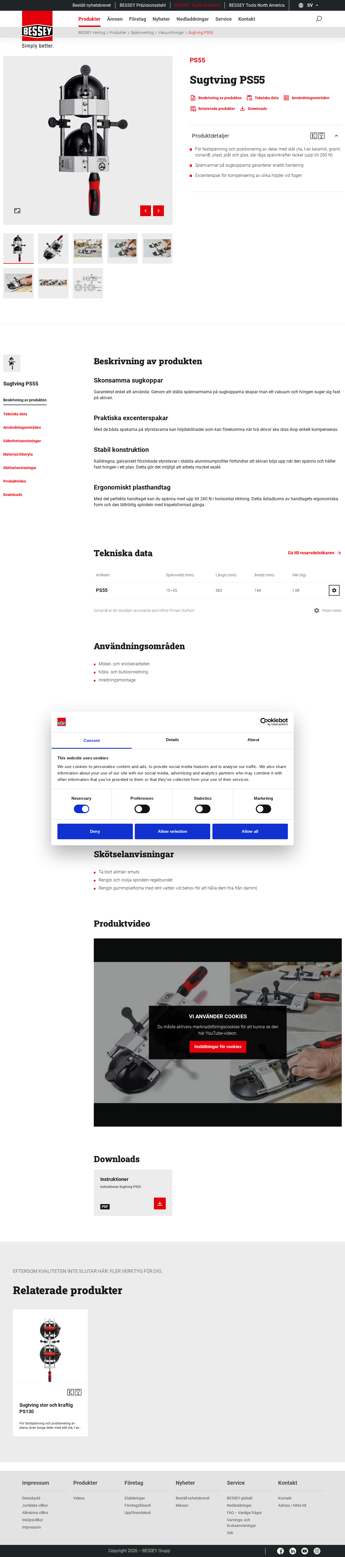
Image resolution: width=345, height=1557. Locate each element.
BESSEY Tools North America (257, 5)
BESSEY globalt (240, 1498)
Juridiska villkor (35, 1505)
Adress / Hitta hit (292, 1505)
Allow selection (172, 831)
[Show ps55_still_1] (53, 248)
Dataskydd (31, 1498)
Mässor (182, 1505)
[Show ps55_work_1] (88, 248)
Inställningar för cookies (218, 1046)
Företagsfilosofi (138, 1505)
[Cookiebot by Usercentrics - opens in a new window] (264, 722)
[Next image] (158, 210)
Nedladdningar (239, 1505)
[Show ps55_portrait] (18, 248)
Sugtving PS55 (200, 32)
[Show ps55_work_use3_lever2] (18, 283)
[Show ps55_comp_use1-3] (53, 283)
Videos (79, 1498)
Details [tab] (172, 739)
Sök (230, 1533)
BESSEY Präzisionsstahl (143, 5)
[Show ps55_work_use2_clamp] (157, 248)
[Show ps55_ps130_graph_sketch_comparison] (88, 283)
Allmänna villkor (35, 1512)
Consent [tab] (92, 740)
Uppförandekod (138, 1512)
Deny (95, 831)
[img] (87, 140)
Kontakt (285, 1498)
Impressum (31, 1527)
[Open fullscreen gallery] (17, 210)
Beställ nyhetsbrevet (92, 5)
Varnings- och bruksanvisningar (241, 1523)
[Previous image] (145, 210)
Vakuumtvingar (171, 32)
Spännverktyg (142, 32)
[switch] (142, 809)
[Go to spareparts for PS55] (334, 590)
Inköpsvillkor (32, 1520)
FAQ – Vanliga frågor (244, 1512)
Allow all (250, 831)
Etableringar (135, 1498)
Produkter (118, 32)
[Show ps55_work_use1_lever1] (122, 248)
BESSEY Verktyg (91, 32)
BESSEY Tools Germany (197, 5)
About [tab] (253, 739)
